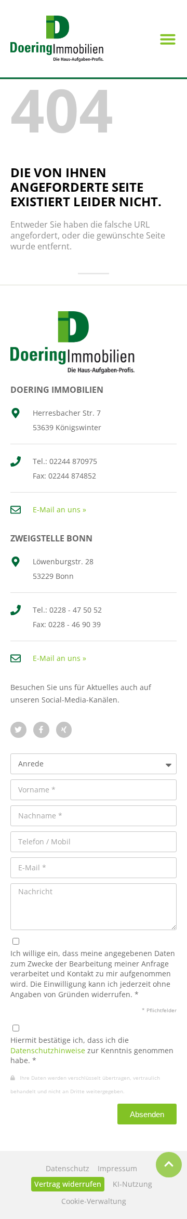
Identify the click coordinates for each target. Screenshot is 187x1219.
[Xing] (64, 730)
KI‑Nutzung (132, 1184)
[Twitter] (18, 730)
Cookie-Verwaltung (93, 1201)
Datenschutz (67, 1168)
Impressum (117, 1168)
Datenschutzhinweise (47, 1050)
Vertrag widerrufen (67, 1184)
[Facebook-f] (41, 730)
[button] (167, 39)
